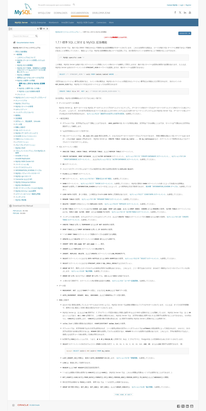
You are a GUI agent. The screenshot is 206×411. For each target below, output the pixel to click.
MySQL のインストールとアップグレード (30, 97)
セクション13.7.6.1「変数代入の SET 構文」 (96, 178)
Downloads (60, 12)
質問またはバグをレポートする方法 (30, 78)
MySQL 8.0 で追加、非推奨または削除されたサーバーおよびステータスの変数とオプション (31, 70)
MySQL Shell (20, 148)
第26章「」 (162, 186)
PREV (117, 394)
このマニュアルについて (26, 57)
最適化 (17, 115)
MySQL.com (44, 12)
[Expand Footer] (13, 406)
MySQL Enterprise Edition (25, 182)
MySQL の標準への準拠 (26, 80)
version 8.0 (184, 33)
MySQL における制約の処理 (29, 91)
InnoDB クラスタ (21, 156)
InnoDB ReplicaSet (22, 158)
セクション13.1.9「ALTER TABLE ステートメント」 (131, 212)
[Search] (36, 36)
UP (125, 394)
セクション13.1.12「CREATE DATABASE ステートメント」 (148, 156)
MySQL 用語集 (20, 200)
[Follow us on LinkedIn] (184, 13)
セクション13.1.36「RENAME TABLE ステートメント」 (102, 199)
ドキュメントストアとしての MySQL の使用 (30, 152)
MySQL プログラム (22, 103)
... (81, 32)
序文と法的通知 (21, 52)
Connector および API (23, 179)
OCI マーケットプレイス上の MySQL (29, 188)
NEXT (129, 394)
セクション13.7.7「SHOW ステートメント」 (97, 183)
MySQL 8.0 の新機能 (25, 65)
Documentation (80, 12)
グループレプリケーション (25, 145)
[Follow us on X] (179, 13)
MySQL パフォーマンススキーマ (27, 173)
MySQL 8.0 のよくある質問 (25, 191)
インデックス (20, 197)
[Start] (41, 28)
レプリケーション (22, 142)
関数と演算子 (20, 127)
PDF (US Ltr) (17, 211)
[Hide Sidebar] (11, 28)
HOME (122, 394)
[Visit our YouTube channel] (189, 13)
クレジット (21, 94)
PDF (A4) (16, 213)
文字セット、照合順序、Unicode (27, 121)
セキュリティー (21, 109)
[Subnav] (14, 54)
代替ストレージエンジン (24, 139)
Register (188, 5)
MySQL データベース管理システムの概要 (31, 61)
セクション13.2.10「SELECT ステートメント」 (142, 258)
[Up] (44, 28)
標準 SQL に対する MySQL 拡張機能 (32, 84)
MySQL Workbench (22, 185)
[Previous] (37, 28)
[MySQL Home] (23, 9)
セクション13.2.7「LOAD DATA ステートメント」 (148, 194)
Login (181, 5)
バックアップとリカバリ (24, 112)
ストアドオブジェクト (23, 167)
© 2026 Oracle (34, 405)
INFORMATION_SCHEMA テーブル (28, 170)
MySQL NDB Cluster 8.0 (24, 161)
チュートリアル (21, 100)
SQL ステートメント (23, 130)
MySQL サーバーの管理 (24, 106)
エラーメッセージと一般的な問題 (27, 194)
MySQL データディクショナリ (26, 133)
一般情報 (18, 54)
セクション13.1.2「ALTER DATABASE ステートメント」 (119, 159)
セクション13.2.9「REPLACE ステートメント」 (122, 204)
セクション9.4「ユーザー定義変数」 (126, 281)
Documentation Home (25, 42)
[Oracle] (23, 405)
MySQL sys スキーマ (23, 176)
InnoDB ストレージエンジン (26, 136)
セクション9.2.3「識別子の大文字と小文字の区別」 (106, 114)
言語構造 (18, 118)
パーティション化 (22, 164)
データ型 (18, 124)
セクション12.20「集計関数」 (82, 271)
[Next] (47, 28)
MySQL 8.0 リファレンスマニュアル (67, 32)
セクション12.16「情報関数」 (127, 358)
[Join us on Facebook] (174, 13)
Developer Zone (101, 12)
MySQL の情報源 (23, 75)
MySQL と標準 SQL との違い (30, 88)
